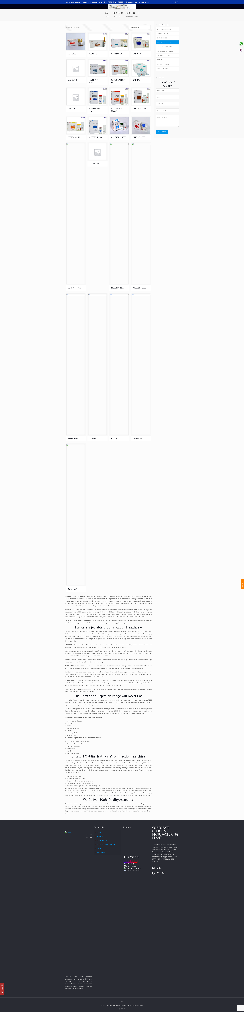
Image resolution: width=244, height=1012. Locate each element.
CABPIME (71, 108)
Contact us (101, 852)
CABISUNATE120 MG (118, 81)
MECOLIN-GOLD (74, 438)
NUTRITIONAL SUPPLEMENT (165, 51)
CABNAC (136, 80)
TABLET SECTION (162, 69)
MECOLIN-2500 (139, 287)
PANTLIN (93, 438)
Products (117, 17)
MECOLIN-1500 (117, 287)
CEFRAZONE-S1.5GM (116, 109)
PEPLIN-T (115, 438)
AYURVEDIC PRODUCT (164, 29)
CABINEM (137, 53)
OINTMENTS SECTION (163, 55)
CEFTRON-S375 (139, 137)
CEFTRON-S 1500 (118, 137)
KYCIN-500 (94, 163)
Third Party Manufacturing (106, 844)
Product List (2, 988)
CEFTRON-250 (74, 137)
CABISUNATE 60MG (94, 81)
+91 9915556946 (122, 2)
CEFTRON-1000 (139, 108)
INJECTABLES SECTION (164, 42)
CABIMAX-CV (116, 53)
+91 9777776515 (108, 2)
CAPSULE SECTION (163, 34)
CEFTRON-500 (95, 137)
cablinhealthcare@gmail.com (140, 2)
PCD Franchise (102, 840)
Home (108, 17)
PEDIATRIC (160, 60)
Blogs (99, 848)
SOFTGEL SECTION (163, 64)
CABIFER (93, 53)
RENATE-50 (72, 589)
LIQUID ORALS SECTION (164, 47)
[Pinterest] (178, 2)
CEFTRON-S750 (74, 287)
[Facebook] (173, 2)
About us (100, 836)
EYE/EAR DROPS (162, 38)
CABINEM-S (72, 80)
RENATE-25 (138, 438)
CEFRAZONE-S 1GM (95, 109)
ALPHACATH (73, 53)
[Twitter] (175, 2)
